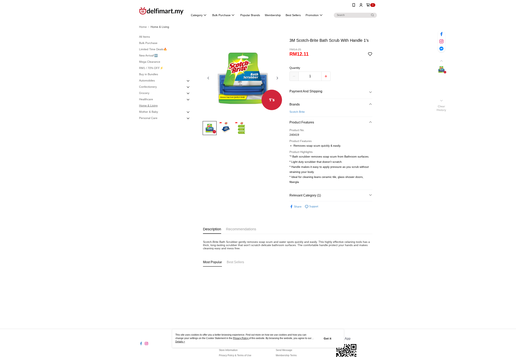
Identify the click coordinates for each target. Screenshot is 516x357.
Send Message (284, 350)
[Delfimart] (161, 10)
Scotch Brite (297, 111)
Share (298, 206)
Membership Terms (286, 355)
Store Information (228, 350)
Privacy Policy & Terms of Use (235, 355)
